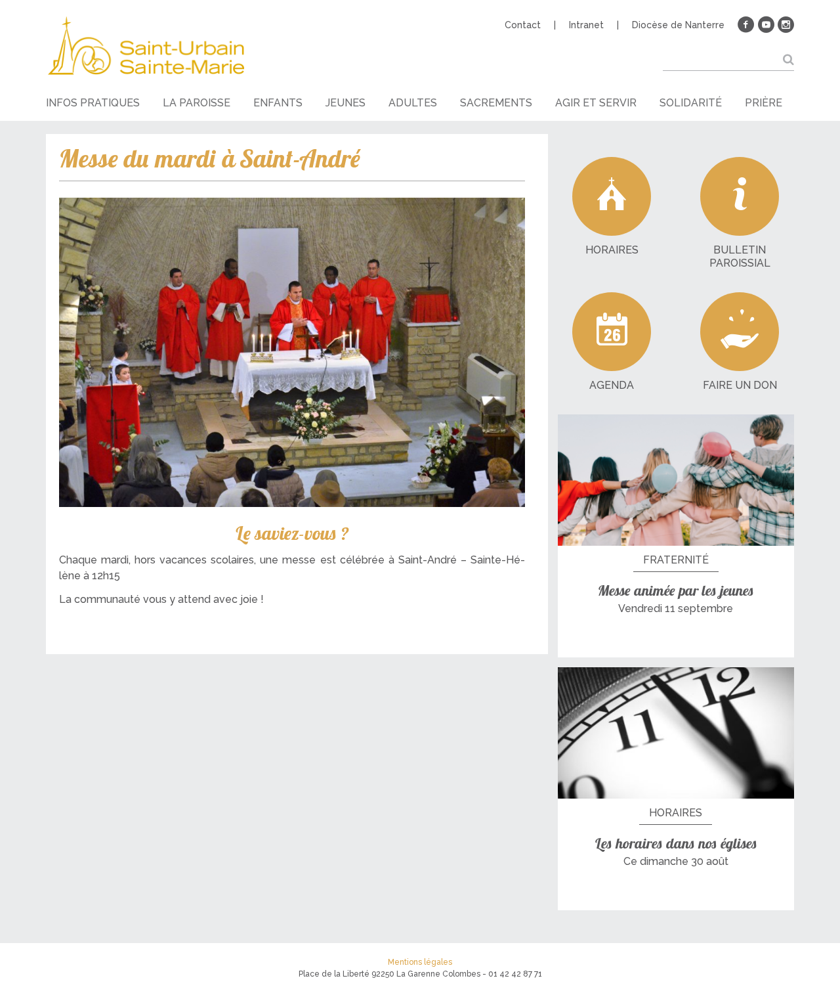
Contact (523, 25)
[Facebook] (746, 24)
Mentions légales (420, 962)
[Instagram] (785, 24)
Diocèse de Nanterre (678, 25)
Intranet (586, 25)
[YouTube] (765, 24)
